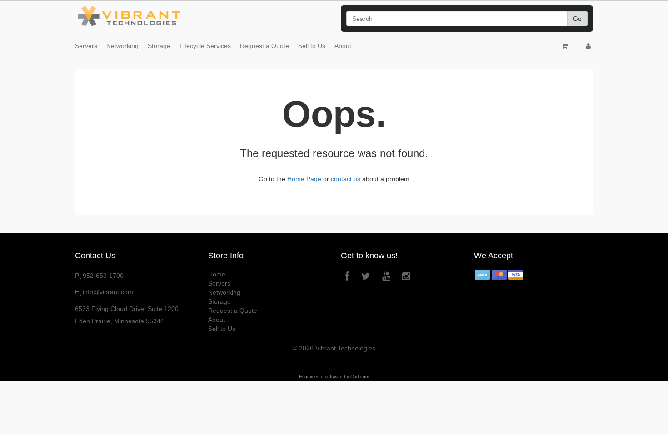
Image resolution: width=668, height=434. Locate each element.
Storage (159, 45)
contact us (345, 178)
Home (216, 274)
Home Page (304, 178)
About (342, 45)
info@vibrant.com (108, 292)
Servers (86, 45)
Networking (122, 45)
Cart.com (359, 376)
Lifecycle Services (205, 45)
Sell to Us (311, 45)
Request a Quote (264, 45)
